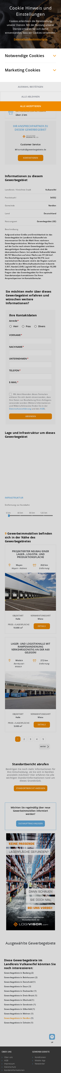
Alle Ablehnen (30, 96)
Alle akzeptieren (30, 106)
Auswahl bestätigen (30, 86)
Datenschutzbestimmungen (30, 39)
